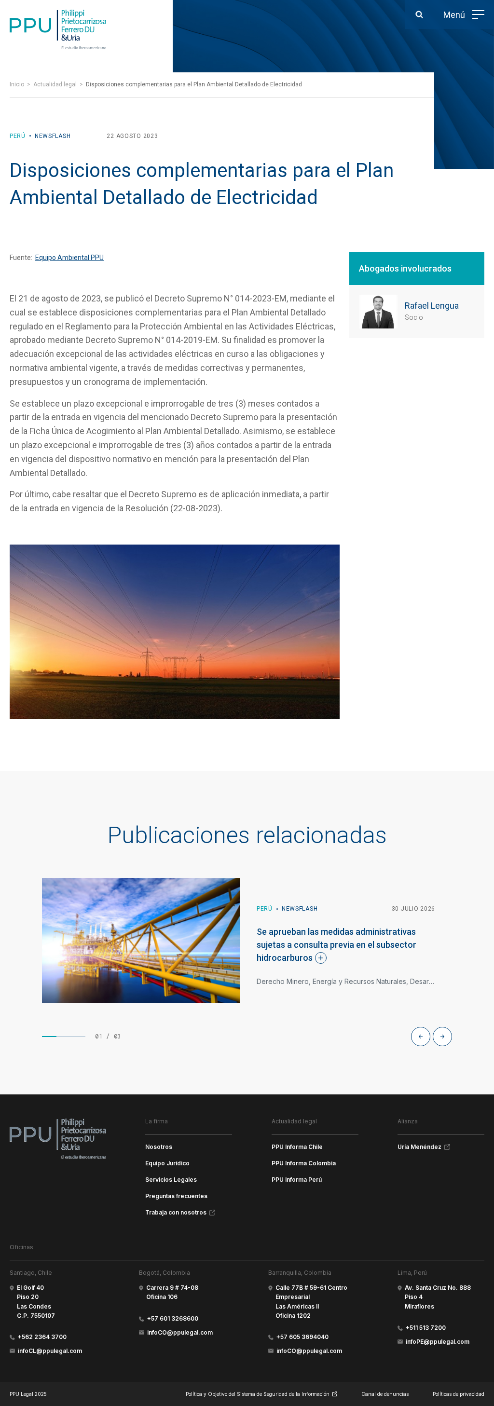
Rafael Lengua (432, 305)
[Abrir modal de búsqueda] (419, 14)
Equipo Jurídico (167, 1163)
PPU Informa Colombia (304, 1163)
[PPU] (58, 29)
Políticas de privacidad (458, 1394)
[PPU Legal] (58, 1138)
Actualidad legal (55, 84)
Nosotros (158, 1146)
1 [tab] (49, 1036)
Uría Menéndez (419, 1146)
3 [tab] (78, 1036)
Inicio (17, 84)
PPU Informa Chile (297, 1146)
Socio (414, 317)
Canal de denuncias (385, 1394)
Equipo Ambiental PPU (69, 257)
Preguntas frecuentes (176, 1196)
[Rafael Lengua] (378, 311)
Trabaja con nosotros (175, 1212)
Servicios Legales (171, 1179)
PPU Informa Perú (297, 1179)
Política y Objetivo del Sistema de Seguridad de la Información (257, 1394)
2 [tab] (63, 1036)
